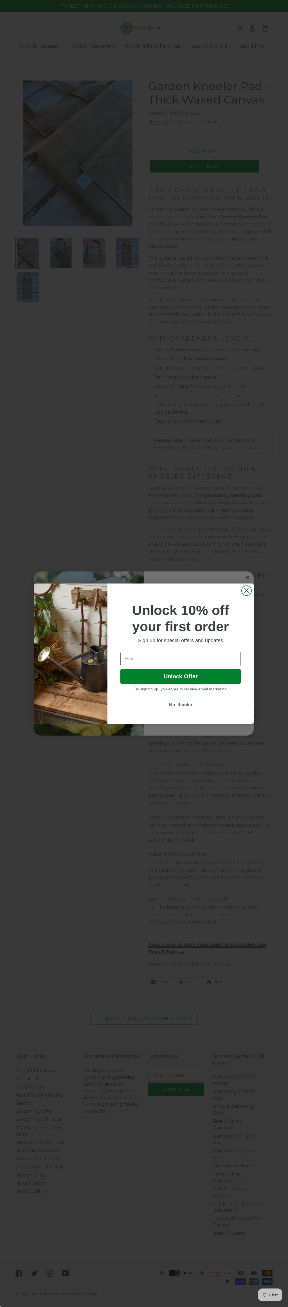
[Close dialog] (246, 591)
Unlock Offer (181, 676)
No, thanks (180, 704)
